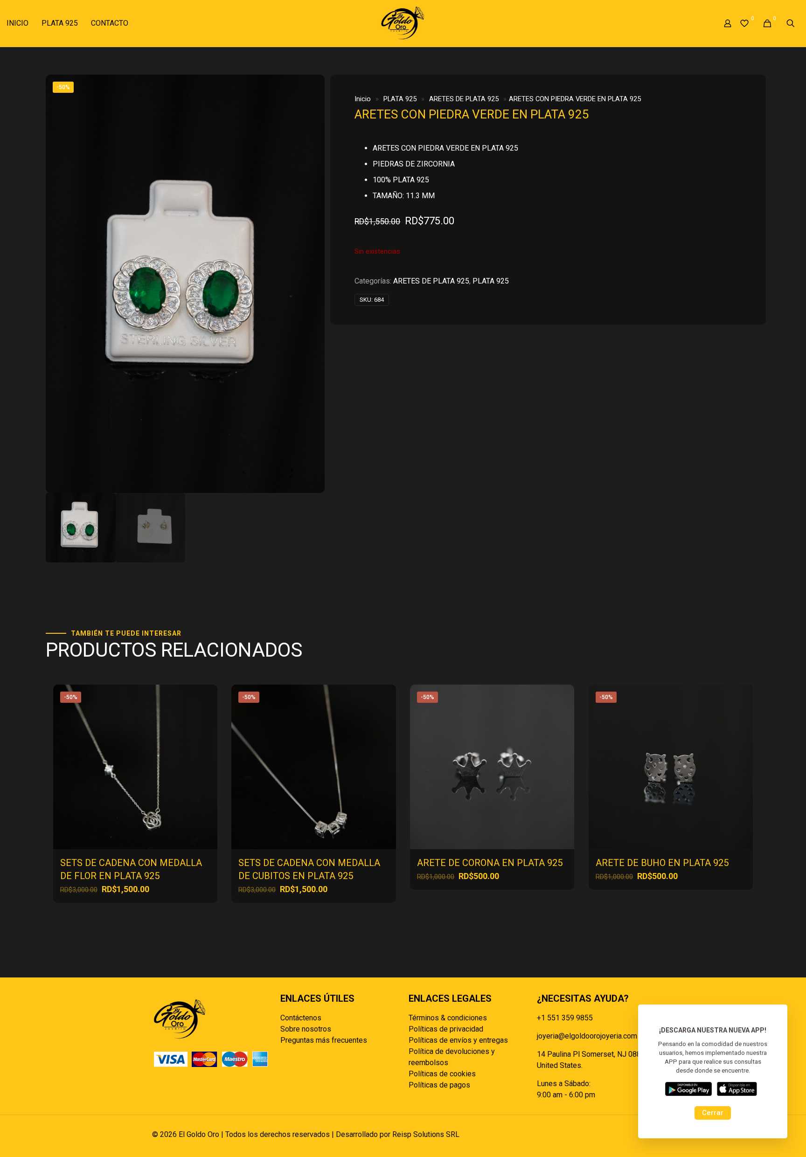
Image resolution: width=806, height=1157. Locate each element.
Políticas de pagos (439, 1085)
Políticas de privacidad (446, 1029)
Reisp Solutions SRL (425, 1134)
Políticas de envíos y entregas (458, 1040)
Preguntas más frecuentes (323, 1040)
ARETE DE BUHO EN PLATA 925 (662, 862)
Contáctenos (300, 1017)
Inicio (362, 99)
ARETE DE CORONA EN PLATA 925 (490, 862)
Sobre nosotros (305, 1029)
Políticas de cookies (442, 1073)
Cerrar (712, 1113)
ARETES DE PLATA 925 (464, 99)
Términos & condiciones (448, 1017)
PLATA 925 (400, 99)
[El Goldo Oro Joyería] (403, 23)
